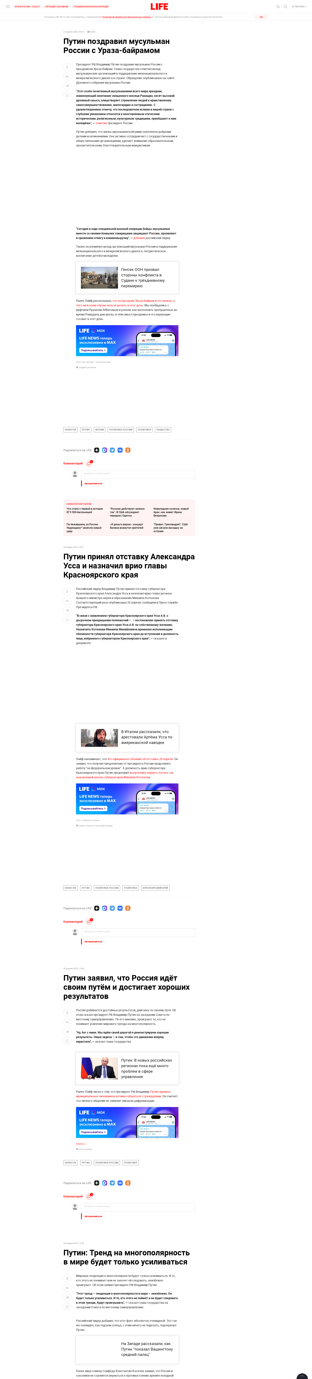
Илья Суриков (85, 1219)
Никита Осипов (86, 825)
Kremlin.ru (80, 1213)
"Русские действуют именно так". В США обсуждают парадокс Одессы (127, 512)
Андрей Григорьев (87, 367)
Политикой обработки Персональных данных (126, 16)
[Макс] (104, 450)
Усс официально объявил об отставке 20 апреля (140, 759)
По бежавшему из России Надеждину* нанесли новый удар (84, 528)
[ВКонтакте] (120, 450)
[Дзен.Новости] (96, 450)
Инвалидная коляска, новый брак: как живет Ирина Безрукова (171, 512)
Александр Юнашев (103, 825)
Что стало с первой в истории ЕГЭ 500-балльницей (85, 510)
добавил (139, 238)
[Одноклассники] (128, 450)
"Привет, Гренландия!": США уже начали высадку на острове (171, 528)
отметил (102, 123)
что (114, 301)
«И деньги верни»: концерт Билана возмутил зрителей (126, 526)
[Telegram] (112, 450)
